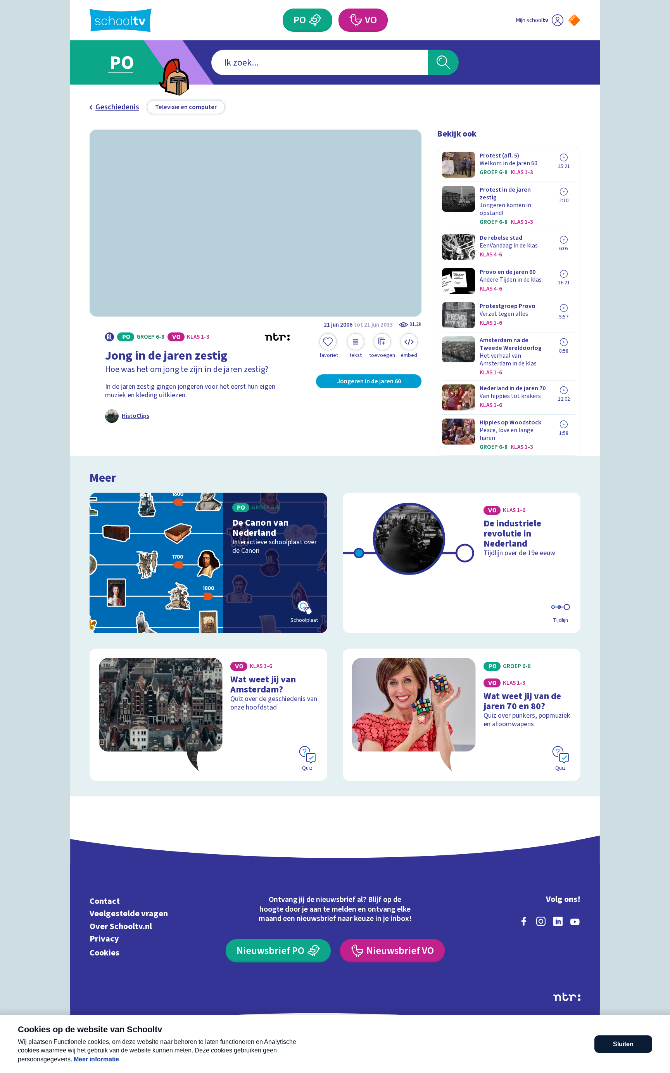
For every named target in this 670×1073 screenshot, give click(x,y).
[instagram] (540, 921)
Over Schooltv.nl (121, 926)
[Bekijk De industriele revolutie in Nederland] (461, 563)
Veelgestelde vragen (129, 914)
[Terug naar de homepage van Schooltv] (121, 20)
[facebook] (523, 921)
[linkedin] (557, 921)
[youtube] (575, 921)
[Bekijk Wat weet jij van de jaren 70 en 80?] (461, 715)
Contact (105, 901)
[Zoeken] (443, 62)
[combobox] (319, 62)
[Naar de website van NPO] (574, 20)
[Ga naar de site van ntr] (566, 996)
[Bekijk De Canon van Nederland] (208, 563)
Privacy (104, 939)
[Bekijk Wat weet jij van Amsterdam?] (208, 715)
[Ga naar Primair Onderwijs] (128, 62)
